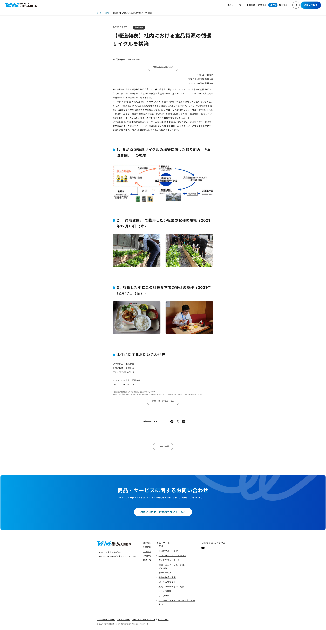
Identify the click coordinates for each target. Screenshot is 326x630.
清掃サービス (165, 572)
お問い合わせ (310, 5)
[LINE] (183, 421)
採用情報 (283, 5)
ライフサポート (166, 596)
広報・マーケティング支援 (171, 586)
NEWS (273, 5)
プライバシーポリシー (106, 619)
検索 (296, 5)
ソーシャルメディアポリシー (143, 619)
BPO (161, 546)
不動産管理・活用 (167, 577)
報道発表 (139, 27)
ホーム (99, 13)
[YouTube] (203, 547)
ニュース (147, 551)
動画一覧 (147, 560)
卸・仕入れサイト (167, 582)
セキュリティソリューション (172, 555)
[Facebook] (171, 421)
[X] (178, 421)
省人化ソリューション (169, 560)
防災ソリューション (168, 550)
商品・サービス (234, 5)
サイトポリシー (123, 619)
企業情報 (262, 5)
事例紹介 (251, 5)
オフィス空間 (165, 591)
